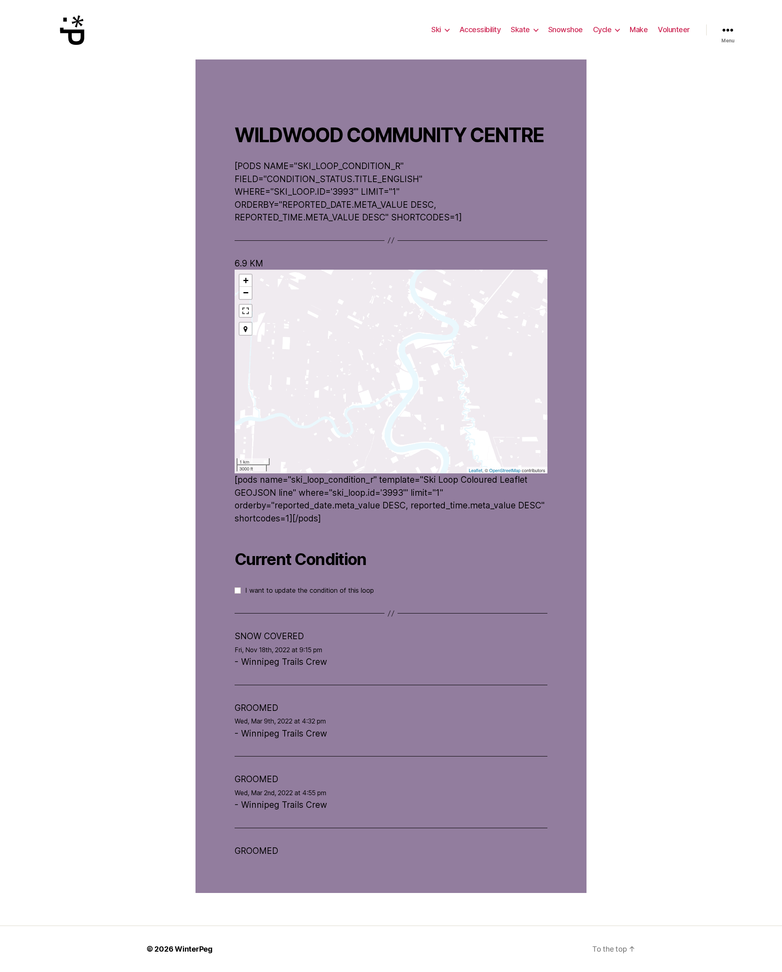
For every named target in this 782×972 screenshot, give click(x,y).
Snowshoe (565, 29)
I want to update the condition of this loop (309, 590)
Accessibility (480, 29)
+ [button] (245, 280)
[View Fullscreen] (245, 311)
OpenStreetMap (505, 470)
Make (639, 29)
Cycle (602, 29)
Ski (436, 29)
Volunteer (674, 29)
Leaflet (475, 470)
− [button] (245, 293)
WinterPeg (194, 949)
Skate (520, 29)
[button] (245, 329)
